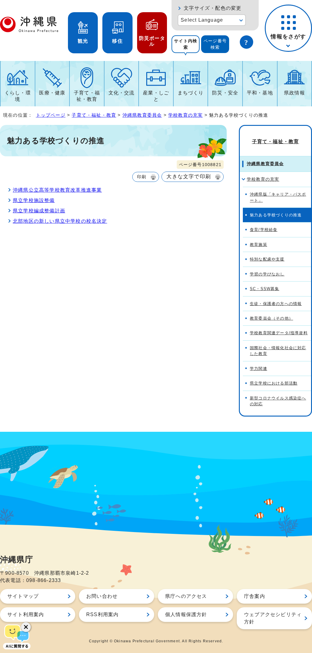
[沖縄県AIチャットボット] (16, 636)
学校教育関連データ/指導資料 (279, 333)
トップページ (51, 115)
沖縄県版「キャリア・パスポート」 (278, 197)
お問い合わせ (102, 596)
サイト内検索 (185, 44)
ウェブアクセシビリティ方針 (273, 618)
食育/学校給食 (263, 229)
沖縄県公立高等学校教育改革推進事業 (57, 190)
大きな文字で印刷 (188, 176)
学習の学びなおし (267, 274)
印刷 (141, 176)
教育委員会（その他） (271, 318)
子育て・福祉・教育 (87, 96)
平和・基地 (260, 92)
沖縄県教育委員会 (142, 115)
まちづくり (191, 92)
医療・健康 (52, 92)
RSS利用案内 (102, 614)
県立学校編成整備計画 (39, 210)
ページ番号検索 (215, 44)
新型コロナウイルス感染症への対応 (278, 401)
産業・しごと (156, 96)
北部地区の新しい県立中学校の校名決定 (60, 221)
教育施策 (258, 244)
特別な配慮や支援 (267, 259)
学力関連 (258, 368)
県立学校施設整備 (34, 200)
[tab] (186, 44)
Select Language (202, 20)
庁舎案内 (254, 596)
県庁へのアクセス (186, 596)
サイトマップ (23, 596)
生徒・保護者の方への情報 (276, 303)
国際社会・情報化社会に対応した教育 (278, 351)
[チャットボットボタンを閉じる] (26, 627)
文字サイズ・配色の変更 (212, 8)
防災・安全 (225, 92)
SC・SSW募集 (264, 288)
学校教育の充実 (185, 115)
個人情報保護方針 (186, 614)
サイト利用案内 (25, 614)
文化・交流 (121, 92)
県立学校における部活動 (273, 383)
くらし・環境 (18, 96)
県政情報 (294, 92)
